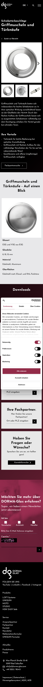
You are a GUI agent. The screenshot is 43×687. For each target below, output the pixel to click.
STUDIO (6, 606)
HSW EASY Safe (10, 609)
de (24, 5)
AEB (29, 680)
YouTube (6, 585)
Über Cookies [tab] (35, 306)
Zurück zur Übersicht (11, 39)
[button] (39, 63)
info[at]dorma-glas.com (16, 666)
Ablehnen (21, 385)
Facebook (26, 585)
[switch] (38, 348)
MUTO (5, 603)
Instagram (36, 585)
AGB (24, 680)
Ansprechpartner (10, 622)
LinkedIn (16, 585)
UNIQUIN (7, 600)
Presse (5, 653)
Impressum (7, 677)
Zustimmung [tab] (7, 306)
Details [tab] (21, 306)
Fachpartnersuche (12, 166)
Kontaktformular (21, 462)
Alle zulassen (21, 371)
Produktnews (8, 650)
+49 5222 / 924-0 (13, 669)
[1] (39, 549)
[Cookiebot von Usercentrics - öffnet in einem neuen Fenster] (31, 300)
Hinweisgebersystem (11, 680)
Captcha (5, 537)
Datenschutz (18, 677)
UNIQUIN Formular (11, 637)
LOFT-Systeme (9, 598)
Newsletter (7, 631)
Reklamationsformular (12, 634)
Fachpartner (8, 625)
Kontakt (6, 628)
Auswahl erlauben (21, 378)
